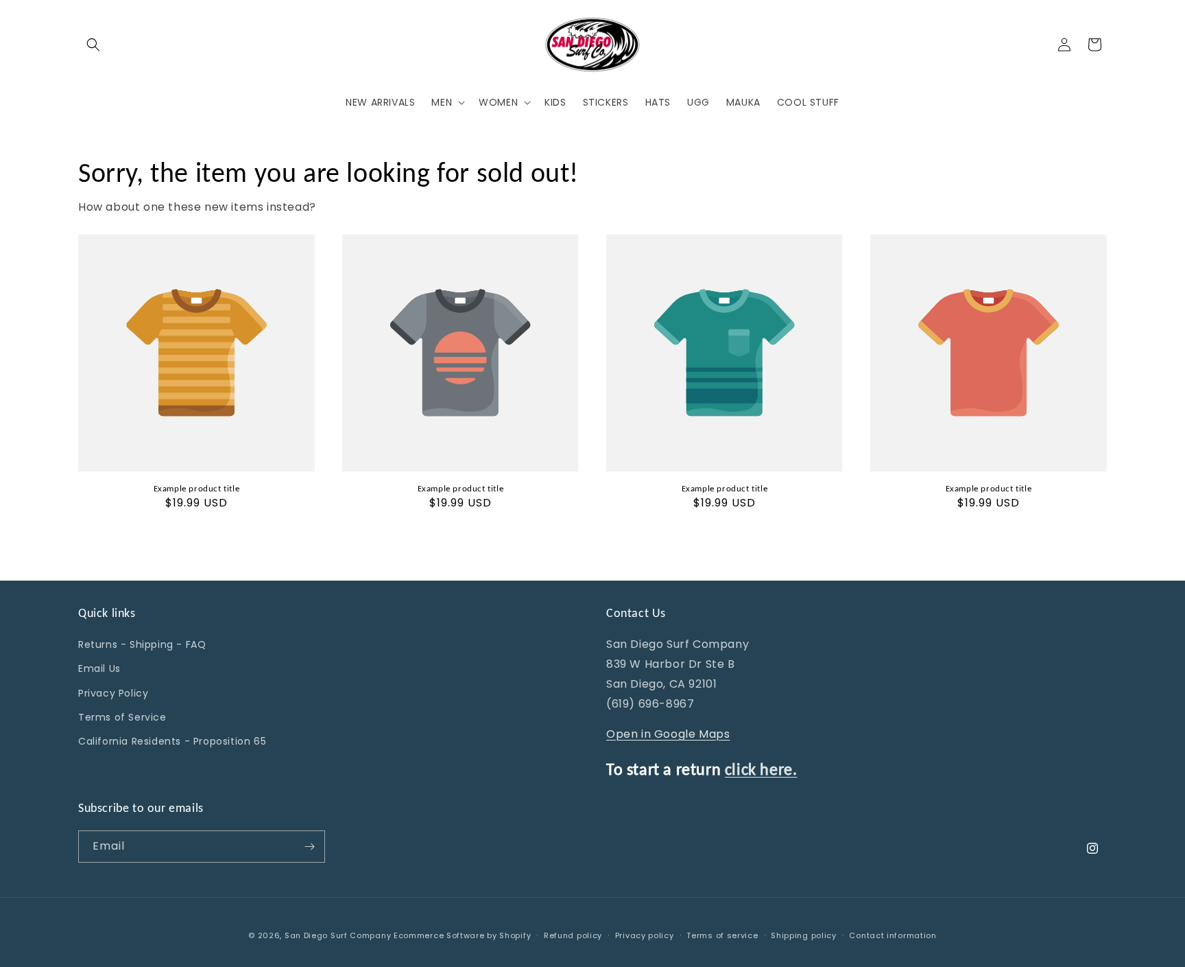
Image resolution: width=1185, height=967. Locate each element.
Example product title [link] (197, 488)
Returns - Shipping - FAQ (142, 644)
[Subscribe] (309, 846)
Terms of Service (122, 717)
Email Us (99, 668)
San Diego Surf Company (338, 935)
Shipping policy (804, 935)
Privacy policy (644, 935)
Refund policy (573, 935)
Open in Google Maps (668, 734)
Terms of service (722, 935)
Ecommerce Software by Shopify (462, 935)
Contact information (892, 935)
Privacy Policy (113, 693)
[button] (93, 45)
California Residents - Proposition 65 (172, 741)
